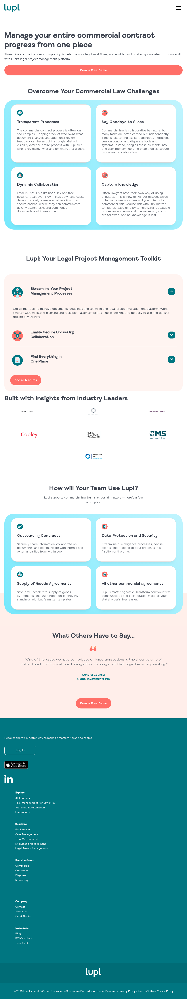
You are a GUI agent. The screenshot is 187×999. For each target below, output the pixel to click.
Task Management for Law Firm (35, 802)
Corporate (21, 870)
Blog (18, 933)
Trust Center (22, 943)
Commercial (22, 865)
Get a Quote (22, 916)
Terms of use (146, 991)
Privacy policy (127, 991)
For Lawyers (22, 829)
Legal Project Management (31, 848)
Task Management (26, 839)
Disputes (20, 875)
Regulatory (21, 880)
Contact (20, 906)
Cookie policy (165, 991)
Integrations (22, 812)
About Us (21, 911)
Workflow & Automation (30, 807)
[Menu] (178, 8)
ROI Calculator (24, 938)
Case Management (26, 834)
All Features (22, 798)
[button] (93, 70)
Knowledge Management (30, 843)
